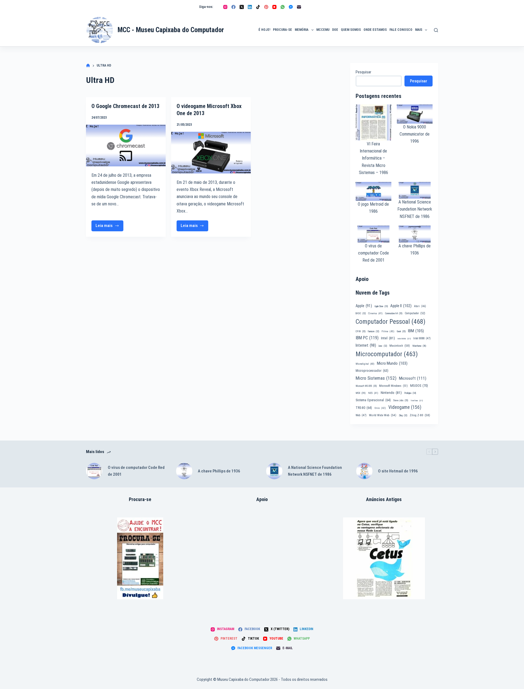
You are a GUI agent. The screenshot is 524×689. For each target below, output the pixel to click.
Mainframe (419, 345)
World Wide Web (382, 415)
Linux (383, 345)
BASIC (361, 313)
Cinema (375, 313)
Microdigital (365, 363)
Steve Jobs (400, 400)
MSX (361, 392)
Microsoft (412, 378)
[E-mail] (299, 7)
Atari (420, 306)
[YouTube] (274, 7)
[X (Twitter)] (242, 7)
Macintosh (399, 346)
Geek (401, 331)
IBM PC (367, 337)
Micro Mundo (392, 363)
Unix (380, 407)
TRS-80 (364, 408)
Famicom (373, 331)
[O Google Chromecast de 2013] (126, 145)
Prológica (410, 393)
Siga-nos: (206, 7)
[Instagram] (225, 7)
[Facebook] (233, 7)
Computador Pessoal (390, 321)
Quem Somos (351, 30)
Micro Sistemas (376, 378)
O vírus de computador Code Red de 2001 (373, 253)
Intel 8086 (404, 338)
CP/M (360, 331)
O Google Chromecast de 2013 (125, 106)
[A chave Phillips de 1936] (184, 471)
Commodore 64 (393, 313)
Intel (388, 338)
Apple (364, 306)
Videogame (404, 407)
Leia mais (109, 227)
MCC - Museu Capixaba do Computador (171, 30)
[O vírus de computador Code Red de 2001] (94, 471)
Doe (335, 30)
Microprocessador (372, 371)
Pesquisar (363, 72)
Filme (388, 331)
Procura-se (282, 30)
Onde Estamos (375, 30)
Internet (366, 345)
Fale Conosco (400, 30)
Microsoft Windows (393, 386)
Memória (301, 30)
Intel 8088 (422, 338)
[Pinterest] (266, 7)
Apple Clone (381, 306)
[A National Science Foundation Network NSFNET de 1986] (274, 471)
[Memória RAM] (140, 558)
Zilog (403, 415)
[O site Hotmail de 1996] (364, 471)
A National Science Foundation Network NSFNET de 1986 (414, 209)
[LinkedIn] (250, 7)
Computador (415, 313)
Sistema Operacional (373, 400)
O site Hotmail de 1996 (398, 471)
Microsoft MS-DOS (366, 386)
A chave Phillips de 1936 (219, 471)
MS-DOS (419, 386)
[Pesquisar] (436, 30)
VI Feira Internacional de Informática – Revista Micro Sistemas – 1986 (373, 158)
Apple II (401, 305)
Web (361, 415)
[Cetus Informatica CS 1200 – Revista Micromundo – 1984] (384, 558)
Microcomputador (387, 354)
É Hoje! (264, 30)
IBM (416, 330)
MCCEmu (322, 30)
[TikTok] (258, 7)
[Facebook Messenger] (291, 7)
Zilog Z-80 (420, 415)
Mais (418, 30)
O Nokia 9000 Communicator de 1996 (415, 134)
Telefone (416, 400)
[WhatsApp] (283, 7)
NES (373, 392)
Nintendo (391, 392)
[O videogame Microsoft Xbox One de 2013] (211, 152)
